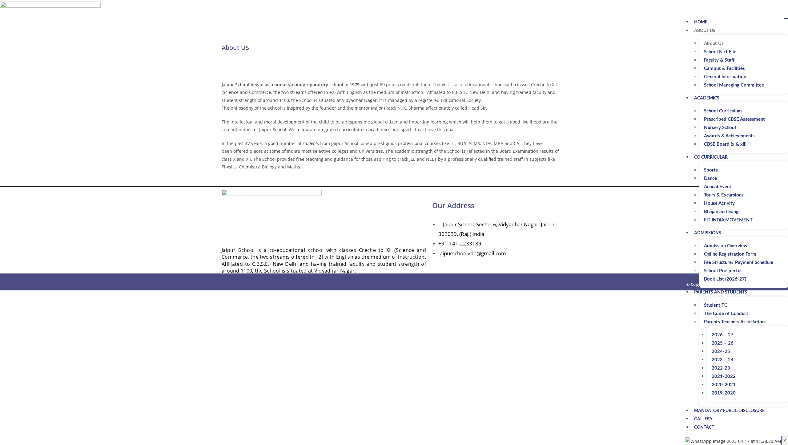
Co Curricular (711, 157)
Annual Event (717, 186)
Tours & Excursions (724, 195)
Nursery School (720, 127)
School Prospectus (723, 271)
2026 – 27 (723, 335)
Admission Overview (725, 246)
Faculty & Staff (719, 60)
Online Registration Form (730, 254)
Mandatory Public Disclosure (729, 411)
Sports (711, 170)
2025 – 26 (723, 343)
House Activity (719, 203)
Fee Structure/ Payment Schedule (738, 262)
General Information (725, 77)
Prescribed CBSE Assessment (734, 119)
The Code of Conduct (726, 313)
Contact (704, 427)
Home (700, 22)
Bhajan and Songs (722, 211)
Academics (706, 98)
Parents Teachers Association (734, 322)
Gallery (703, 419)
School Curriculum (723, 111)
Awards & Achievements (729, 136)
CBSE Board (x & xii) (725, 144)
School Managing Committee (734, 85)
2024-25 (721, 351)
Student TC (715, 305)
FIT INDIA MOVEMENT (728, 220)
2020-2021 (724, 384)
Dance (710, 178)
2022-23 (721, 368)
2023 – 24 (723, 360)
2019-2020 (724, 393)
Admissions (707, 233)
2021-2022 (724, 376)
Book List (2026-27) (725, 279)
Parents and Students (720, 292)
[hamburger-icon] (786, 18)
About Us (704, 31)
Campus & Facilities (724, 68)
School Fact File (720, 52)
